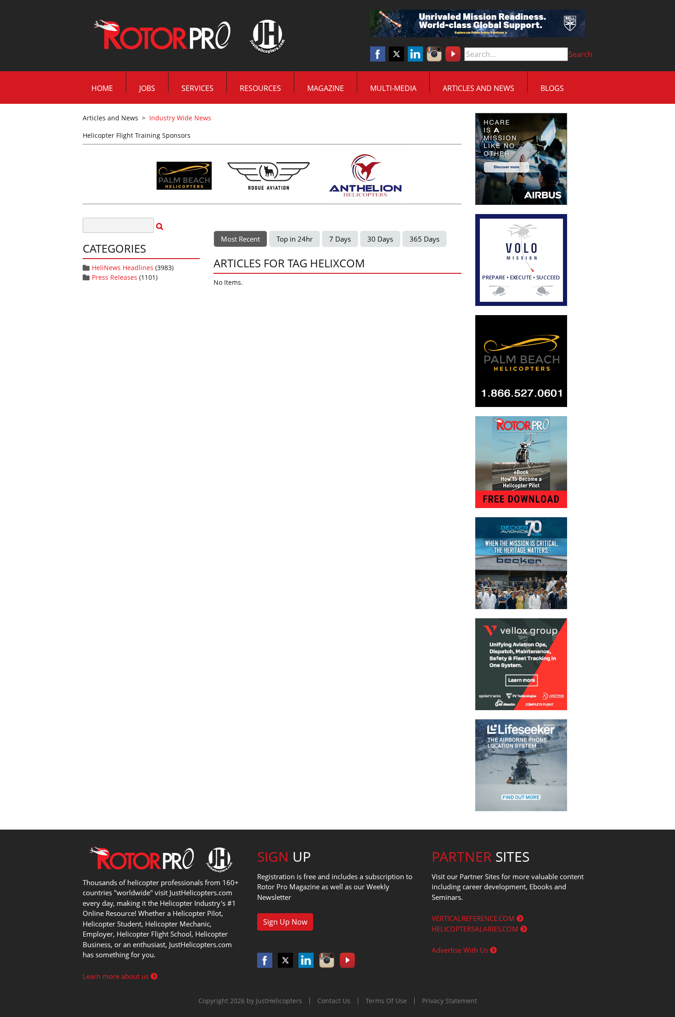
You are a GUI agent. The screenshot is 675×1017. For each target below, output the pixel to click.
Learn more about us (117, 976)
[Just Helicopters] (187, 36)
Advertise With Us (461, 950)
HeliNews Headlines (122, 267)
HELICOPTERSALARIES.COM (476, 928)
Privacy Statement (449, 1000)
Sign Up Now (285, 922)
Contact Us (333, 1000)
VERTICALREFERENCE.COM (474, 918)
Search (580, 54)
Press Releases (114, 277)
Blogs (552, 88)
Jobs (147, 88)
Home (102, 88)
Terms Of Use (386, 1000)
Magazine (325, 88)
